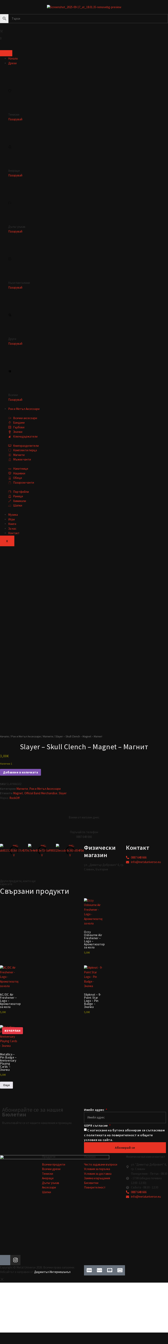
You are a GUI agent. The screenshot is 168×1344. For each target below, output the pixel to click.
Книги (12, 524)
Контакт (13, 533)
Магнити (48, 736)
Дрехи (12, 63)
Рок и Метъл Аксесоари (24, 409)
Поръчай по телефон (84, 832)
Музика (13, 515)
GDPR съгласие (96, 1125)
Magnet (18, 793)
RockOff (14, 798)
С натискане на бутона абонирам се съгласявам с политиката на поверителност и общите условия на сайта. (124, 1135)
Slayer (63, 793)
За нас (12, 528)
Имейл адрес (94, 1110)
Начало (13, 58)
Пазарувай (15, 119)
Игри (11, 519)
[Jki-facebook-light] (5, 1260)
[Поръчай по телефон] (84, 825)
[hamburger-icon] (6, 53)
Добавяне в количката (20, 772)
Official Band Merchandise (40, 793)
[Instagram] (15, 1260)
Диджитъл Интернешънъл (52, 1272)
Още (6, 1085)
